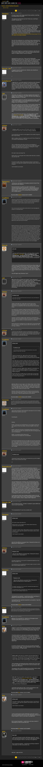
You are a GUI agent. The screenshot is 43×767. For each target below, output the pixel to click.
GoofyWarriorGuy (7, 81)
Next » (36, 10)
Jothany (4, 125)
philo (3, 731)
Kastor (4, 608)
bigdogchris (6, 182)
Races (9, 3)
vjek (3, 94)
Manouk (4, 245)
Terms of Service (24, 764)
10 (32, 10)
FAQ (16, 3)
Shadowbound (6, 467)
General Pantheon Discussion (12, 6)
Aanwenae (5, 400)
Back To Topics (6, 7)
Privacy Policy (31, 764)
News (2, 3)
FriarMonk (5, 198)
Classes (13, 3)
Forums (3, 6)
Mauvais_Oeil (6, 68)
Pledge (19, 3)
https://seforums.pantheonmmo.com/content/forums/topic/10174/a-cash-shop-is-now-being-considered (26, 34)
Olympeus (5, 14)
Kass (3, 626)
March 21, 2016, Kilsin (18, 115)
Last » (39, 10)
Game (6, 3)
